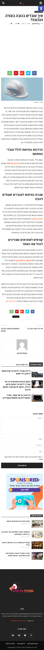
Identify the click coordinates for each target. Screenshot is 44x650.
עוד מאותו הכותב (22, 365)
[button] (41, 8)
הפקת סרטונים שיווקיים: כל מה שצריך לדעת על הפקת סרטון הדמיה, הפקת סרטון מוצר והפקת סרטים (16, 385)
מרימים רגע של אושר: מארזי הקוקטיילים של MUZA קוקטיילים (16, 396)
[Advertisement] (22, 48)
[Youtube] (13, 635)
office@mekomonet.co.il (18, 621)
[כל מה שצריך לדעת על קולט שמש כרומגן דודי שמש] (37, 373)
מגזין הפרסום (38, 12)
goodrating (35, 23)
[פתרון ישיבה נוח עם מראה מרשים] (37, 524)
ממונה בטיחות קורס (22, 260)
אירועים (40, 387)
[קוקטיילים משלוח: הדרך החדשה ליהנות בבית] (37, 545)
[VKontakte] (19, 635)
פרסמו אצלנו (21, 644)
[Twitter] (25, 635)
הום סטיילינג (39, 376)
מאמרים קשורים (36, 365)
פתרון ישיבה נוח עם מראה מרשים (18, 521)
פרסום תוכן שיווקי (32, 644)
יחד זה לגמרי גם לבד (35, 328)
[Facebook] (31, 635)
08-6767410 (11, 301)
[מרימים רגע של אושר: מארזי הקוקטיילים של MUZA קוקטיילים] (37, 398)
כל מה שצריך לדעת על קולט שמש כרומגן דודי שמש (16, 372)
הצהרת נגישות (10, 644)
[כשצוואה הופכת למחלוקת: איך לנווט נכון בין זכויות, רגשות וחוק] (37, 534)
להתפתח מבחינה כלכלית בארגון (10, 329)
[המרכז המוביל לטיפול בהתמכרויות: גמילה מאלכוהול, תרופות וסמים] (37, 556)
